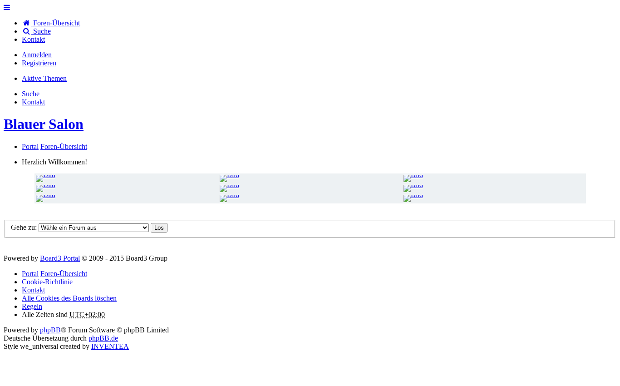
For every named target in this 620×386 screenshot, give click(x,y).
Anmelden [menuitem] (37, 55)
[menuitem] (33, 39)
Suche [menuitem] (41, 31)
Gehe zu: (24, 227)
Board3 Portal (60, 258)
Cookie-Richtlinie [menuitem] (47, 282)
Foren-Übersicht (63, 273)
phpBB (50, 330)
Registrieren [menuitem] (39, 63)
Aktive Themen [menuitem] (44, 78)
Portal (30, 146)
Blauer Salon (44, 124)
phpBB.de (103, 338)
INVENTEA (110, 346)
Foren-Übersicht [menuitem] (55, 23)
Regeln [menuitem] (32, 306)
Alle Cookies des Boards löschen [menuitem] (69, 298)
